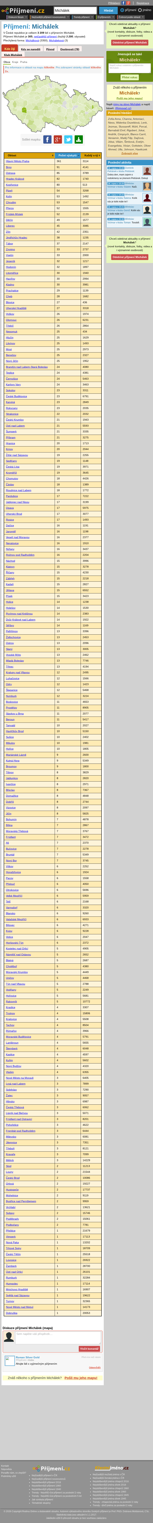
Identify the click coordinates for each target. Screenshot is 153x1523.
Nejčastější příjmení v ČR (44, 1475)
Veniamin (113, 138)
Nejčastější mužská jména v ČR (109, 1474)
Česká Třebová (15, 1107)
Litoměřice (12, 273)
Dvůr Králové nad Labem (20, 619)
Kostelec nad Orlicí (17, 948)
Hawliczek (141, 149)
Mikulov (10, 743)
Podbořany (12, 1224)
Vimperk (11, 1236)
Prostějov (11, 707)
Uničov (10, 978)
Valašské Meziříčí (16, 919)
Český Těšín (13, 1254)
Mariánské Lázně (16, 754)
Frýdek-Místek (14, 214)
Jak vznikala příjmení (42, 1499)
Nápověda (6, 1469)
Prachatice (12, 290)
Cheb (9, 296)
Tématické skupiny (41, 1503)
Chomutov (12, 478)
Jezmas (112, 126)
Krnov (9, 449)
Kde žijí (9, 49)
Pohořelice (12, 1125)
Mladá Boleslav (15, 660)
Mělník (10, 1160)
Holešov (10, 608)
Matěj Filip (126, 138)
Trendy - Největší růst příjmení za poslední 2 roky (56, 1492)
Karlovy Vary (13, 384)
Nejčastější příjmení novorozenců (48, 17)
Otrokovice (12, 890)
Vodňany (11, 989)
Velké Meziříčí (14, 895)
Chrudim (11, 202)
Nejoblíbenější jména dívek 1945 (109, 1498)
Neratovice (12, 543)
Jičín (8, 813)
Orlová (10, 1183)
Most (9, 349)
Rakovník (11, 1001)
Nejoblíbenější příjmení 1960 (46, 1485)
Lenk (144, 122)
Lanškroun (12, 1042)
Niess (111, 122)
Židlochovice (13, 637)
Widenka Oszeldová (128, 122)
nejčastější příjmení (45, 36)
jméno (147, 10)
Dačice (10, 525)
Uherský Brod (14, 514)
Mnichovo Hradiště (17, 1289)
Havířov (10, 278)
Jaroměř (11, 531)
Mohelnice (12, 1195)
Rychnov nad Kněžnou (19, 613)
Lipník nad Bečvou (17, 1113)
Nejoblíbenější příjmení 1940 (46, 1489)
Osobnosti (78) (69, 49)
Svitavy (10, 1213)
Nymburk (11, 696)
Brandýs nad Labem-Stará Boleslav (27, 367)
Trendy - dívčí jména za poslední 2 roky (112, 1505)
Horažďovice (13, 872)
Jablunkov (12, 778)
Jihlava (10, 590)
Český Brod (13, 1178)
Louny (9, 1172)
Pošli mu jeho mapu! (81, 1378)
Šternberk (12, 1048)
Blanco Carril (138, 134)
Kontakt (5, 1466)
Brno (9, 167)
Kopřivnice (12, 184)
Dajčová (138, 138)
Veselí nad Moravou (17, 537)
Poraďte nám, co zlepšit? (13, 1473)
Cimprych (123, 134)
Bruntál (10, 854)
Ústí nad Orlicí (14, 1271)
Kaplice (10, 1054)
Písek (9, 596)
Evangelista (115, 145)
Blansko (10, 913)
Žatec (9, 1095)
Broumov (11, 766)
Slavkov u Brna (15, 713)
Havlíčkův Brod (15, 731)
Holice (9, 602)
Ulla (120, 149)
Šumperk (11, 431)
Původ (50, 49)
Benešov (11, 355)
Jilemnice (11, 1142)
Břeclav (10, 790)
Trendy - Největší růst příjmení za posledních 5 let (57, 1496)
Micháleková (56, 40)
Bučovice (11, 848)
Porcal (143, 126)
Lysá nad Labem (16, 1083)
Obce (7, 62)
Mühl (135, 126)
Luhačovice (12, 678)
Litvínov (10, 343)
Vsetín (9, 255)
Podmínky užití (8, 1476)
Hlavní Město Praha (17, 161)
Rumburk (11, 1277)
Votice (9, 937)
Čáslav (10, 484)
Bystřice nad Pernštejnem (21, 1201)
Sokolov (10, 390)
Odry (9, 684)
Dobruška (11, 1313)
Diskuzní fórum (16, 17)
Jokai (141, 130)
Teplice (10, 372)
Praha (23, 62)
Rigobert (132, 130)
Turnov (10, 1301)
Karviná (10, 402)
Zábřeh (10, 578)
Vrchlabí (10, 1207)
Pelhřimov (12, 631)
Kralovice (11, 1019)
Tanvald (10, 725)
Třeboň (10, 1148)
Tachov (10, 1025)
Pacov (9, 878)
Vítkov (9, 866)
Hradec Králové (15, 178)
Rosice (10, 519)
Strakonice (12, 414)
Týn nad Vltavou (15, 984)
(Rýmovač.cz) (123, 108)
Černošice (12, 378)
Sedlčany (11, 461)
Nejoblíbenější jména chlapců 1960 (111, 1488)
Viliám (119, 141)
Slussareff (124, 126)
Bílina (9, 825)
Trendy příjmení (82, 17)
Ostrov (10, 643)
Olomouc (11, 320)
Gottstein (137, 145)
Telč (8, 901)
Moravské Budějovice (18, 1036)
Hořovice (11, 995)
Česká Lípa (12, 466)
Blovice (10, 302)
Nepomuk (11, 331)
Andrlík (112, 134)
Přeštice (10, 1230)
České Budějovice (16, 396)
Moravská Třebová (17, 831)
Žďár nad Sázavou (17, 455)
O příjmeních (104, 17)
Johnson (129, 149)
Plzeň (9, 190)
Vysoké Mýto (13, 654)
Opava (10, 508)
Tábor (9, 243)
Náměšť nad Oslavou (18, 954)
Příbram (10, 437)
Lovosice (11, 1260)
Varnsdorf (11, 907)
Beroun (10, 719)
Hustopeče (12, 1189)
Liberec (10, 225)
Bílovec (10, 925)
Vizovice (11, 807)
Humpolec (12, 1283)
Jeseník (10, 261)
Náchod (10, 561)
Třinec (9, 666)
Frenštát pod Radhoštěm (20, 1131)
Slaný (9, 649)
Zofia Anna (114, 119)
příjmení (131, 10)
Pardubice (12, 496)
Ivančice (11, 784)
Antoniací (138, 119)
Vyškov (10, 314)
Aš (7, 842)
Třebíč (10, 325)
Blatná (9, 960)
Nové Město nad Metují (19, 1307)
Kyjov (9, 931)
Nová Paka (12, 1242)
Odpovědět (95, 1367)
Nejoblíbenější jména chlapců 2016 (111, 1481)
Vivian (126, 145)
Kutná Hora (12, 760)
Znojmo (10, 249)
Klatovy (10, 566)
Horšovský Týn (15, 942)
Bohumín (11, 819)
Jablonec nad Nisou (17, 502)
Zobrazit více (129, 153)
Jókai (111, 141)
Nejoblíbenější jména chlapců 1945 (111, 1495)
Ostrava (10, 173)
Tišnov (10, 772)
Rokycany (12, 408)
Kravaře (10, 1154)
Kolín (9, 196)
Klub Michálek (13, 54)
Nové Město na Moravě (20, 1078)
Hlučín (9, 337)
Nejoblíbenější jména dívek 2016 (109, 1485)
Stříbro (10, 625)
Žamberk (11, 1266)
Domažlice (12, 795)
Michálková (32, 40)
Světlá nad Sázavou (17, 1295)
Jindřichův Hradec (16, 237)
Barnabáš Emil (116, 130)
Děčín (9, 220)
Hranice (10, 443)
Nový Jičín (12, 361)
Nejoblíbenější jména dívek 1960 (109, 1491)
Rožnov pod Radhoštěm (20, 555)
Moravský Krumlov (17, 972)
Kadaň (10, 584)
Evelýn (140, 141)
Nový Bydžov (13, 1066)
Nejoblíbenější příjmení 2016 (46, 1482)
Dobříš (10, 801)
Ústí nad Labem (15, 425)
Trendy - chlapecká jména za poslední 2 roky (115, 1502)
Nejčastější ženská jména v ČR (108, 1478)
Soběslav (11, 1089)
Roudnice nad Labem (18, 490)
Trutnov (10, 1013)
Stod (8, 1166)
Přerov (10, 208)
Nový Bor (11, 860)
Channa (127, 119)
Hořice (10, 748)
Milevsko (11, 1136)
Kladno (10, 284)
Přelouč (10, 884)
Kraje (15, 62)
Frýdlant (11, 837)
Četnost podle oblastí (129, 17)
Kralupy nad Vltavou (18, 672)
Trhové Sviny (13, 1248)
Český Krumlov (15, 419)
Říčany (10, 572)
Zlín (8, 231)
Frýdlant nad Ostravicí (19, 1119)
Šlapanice (12, 690)
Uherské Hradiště (16, 308)
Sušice (10, 737)
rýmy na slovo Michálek (127, 104)
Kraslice (10, 1007)
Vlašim (10, 1072)
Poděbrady (12, 1219)
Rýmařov (11, 1031)
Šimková (129, 141)
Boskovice (12, 701)
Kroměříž (11, 472)
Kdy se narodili (30, 49)
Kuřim (9, 1060)
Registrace (143, 2)
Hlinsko (10, 1101)
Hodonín (11, 267)
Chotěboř (11, 966)
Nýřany (10, 549)
